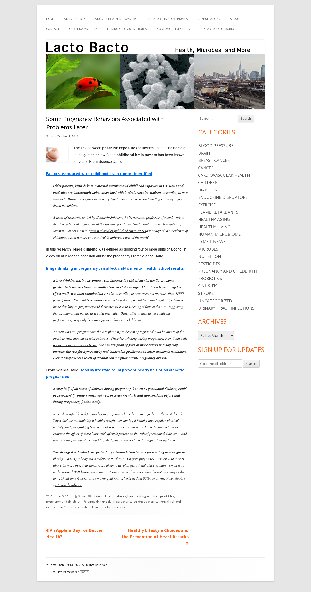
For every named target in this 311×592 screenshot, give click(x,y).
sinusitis (207, 286)
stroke (206, 293)
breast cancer (214, 160)
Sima (49, 136)
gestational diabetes (91, 507)
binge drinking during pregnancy (110, 501)
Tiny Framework (66, 572)
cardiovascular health (224, 175)
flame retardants (218, 212)
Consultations (209, 19)
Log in (85, 572)
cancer (206, 168)
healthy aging (214, 219)
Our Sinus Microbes (83, 29)
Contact (52, 29)
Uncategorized (215, 300)
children (106, 496)
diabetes (120, 496)
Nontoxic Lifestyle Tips (173, 29)
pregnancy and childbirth (63, 501)
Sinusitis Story (74, 19)
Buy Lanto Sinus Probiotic (219, 29)
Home (50, 19)
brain (96, 496)
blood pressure (215, 145)
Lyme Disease (211, 241)
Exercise (207, 204)
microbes (208, 249)
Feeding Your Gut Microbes (127, 29)
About (235, 19)
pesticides (167, 496)
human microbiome (219, 234)
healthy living (136, 496)
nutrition (153, 496)
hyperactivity (116, 507)
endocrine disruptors (223, 197)
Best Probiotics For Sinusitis (167, 19)
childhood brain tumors (150, 501)
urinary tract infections (226, 308)
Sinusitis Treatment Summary (116, 19)
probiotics (210, 278)
